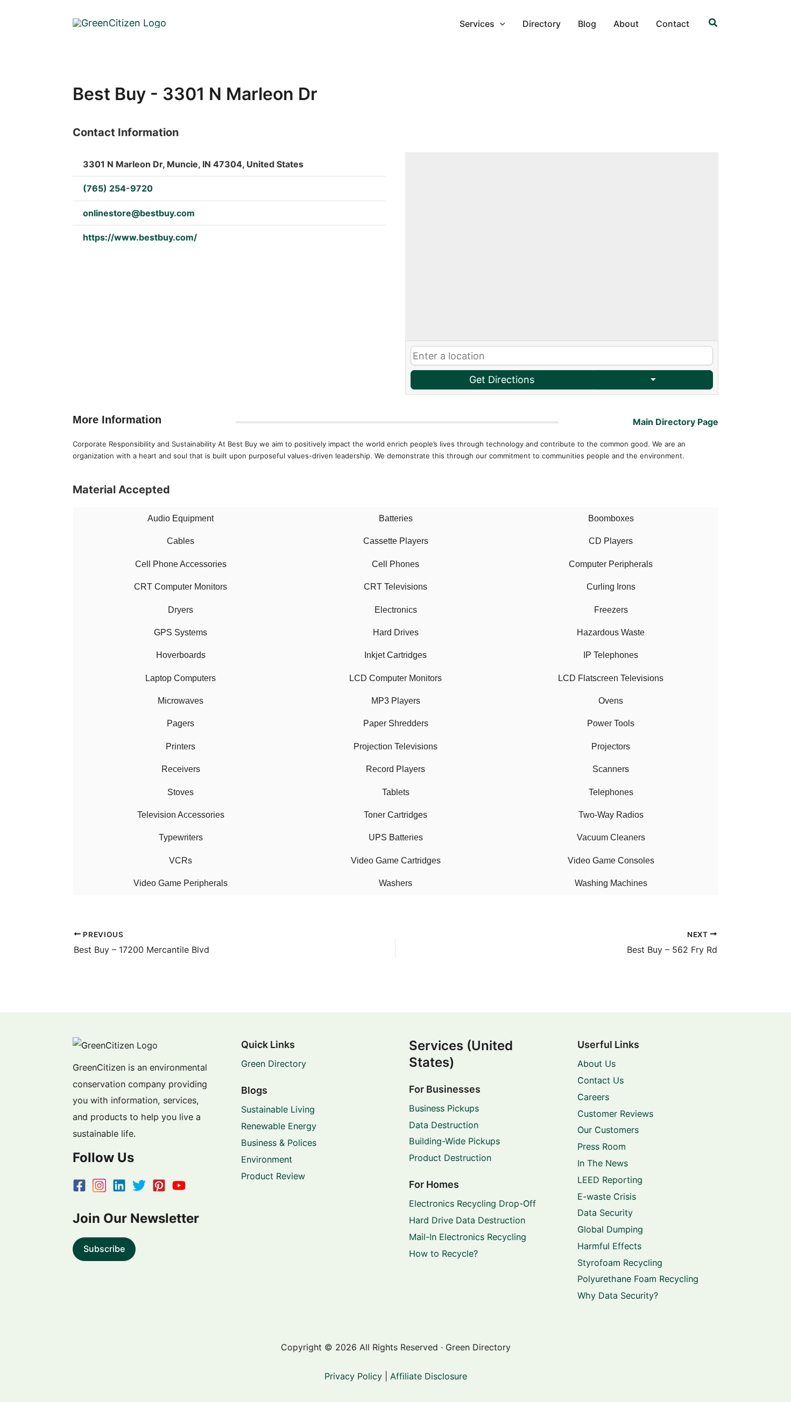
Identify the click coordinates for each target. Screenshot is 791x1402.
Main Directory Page (675, 421)
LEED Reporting (609, 1179)
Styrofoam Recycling (619, 1262)
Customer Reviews (615, 1113)
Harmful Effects (609, 1246)
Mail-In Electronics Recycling (467, 1236)
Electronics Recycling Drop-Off (472, 1203)
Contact (672, 23)
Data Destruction (443, 1125)
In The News (602, 1163)
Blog (587, 23)
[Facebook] (79, 1185)
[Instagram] (99, 1185)
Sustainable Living (278, 1109)
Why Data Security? (617, 1295)
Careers (593, 1097)
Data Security (605, 1212)
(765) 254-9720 (118, 188)
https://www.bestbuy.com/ (140, 237)
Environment (266, 1159)
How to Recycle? (443, 1253)
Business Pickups (444, 1108)
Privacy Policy (353, 1376)
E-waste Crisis (606, 1196)
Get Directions (501, 379)
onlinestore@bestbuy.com (139, 213)
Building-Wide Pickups (454, 1141)
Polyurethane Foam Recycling (637, 1278)
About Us (596, 1063)
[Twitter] (139, 1185)
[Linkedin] (119, 1185)
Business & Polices (278, 1142)
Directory (541, 23)
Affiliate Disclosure (428, 1376)
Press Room (601, 1146)
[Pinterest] (159, 1185)
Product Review (273, 1176)
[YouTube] (179, 1185)
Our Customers (608, 1129)
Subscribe (104, 1248)
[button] (500, 23)
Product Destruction (450, 1157)
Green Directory (273, 1063)
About (626, 23)
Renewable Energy (278, 1126)
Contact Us (600, 1080)
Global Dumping (610, 1229)
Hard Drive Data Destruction (467, 1220)
